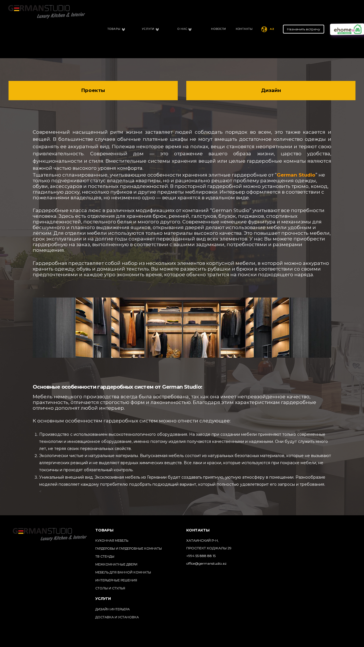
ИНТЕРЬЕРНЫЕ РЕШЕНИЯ (116, 580)
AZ (272, 28)
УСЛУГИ (148, 28)
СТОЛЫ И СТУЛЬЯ (110, 588)
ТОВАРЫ (113, 28)
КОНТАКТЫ (244, 28)
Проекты (93, 90)
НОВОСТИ (218, 28)
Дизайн (271, 90)
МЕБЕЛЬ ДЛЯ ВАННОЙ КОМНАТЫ (123, 572)
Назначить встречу (303, 29)
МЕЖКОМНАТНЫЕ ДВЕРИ (116, 564)
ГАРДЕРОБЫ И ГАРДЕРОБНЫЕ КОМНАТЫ (128, 548)
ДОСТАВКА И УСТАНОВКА (117, 617)
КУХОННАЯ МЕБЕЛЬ (111, 541)
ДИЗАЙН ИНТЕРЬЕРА (112, 609)
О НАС (182, 28)
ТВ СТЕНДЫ (104, 556)
